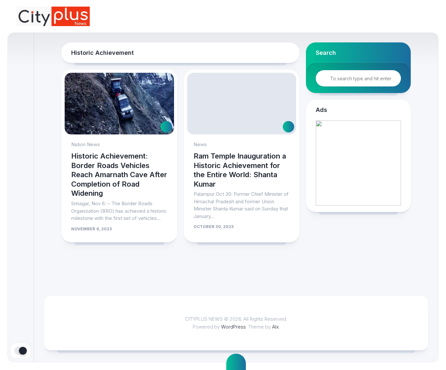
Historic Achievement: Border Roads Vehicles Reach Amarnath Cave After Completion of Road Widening (119, 174)
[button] (358, 163)
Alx (275, 327)
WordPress (233, 327)
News (200, 144)
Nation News (85, 144)
